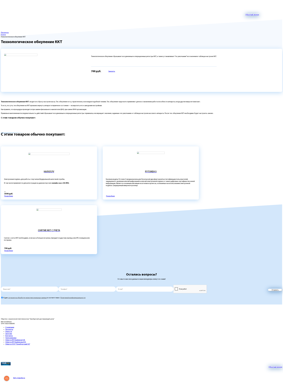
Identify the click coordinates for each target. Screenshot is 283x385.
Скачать (34, 20)
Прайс (22, 20)
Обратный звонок (252, 15)
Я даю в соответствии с (44, 298)
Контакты (99, 20)
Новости (114, 20)
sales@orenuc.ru (88, 15)
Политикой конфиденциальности (72, 298)
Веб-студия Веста (19, 378)
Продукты (6, 20)
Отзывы (47, 20)
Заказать (111, 71)
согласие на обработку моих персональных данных (27, 298)
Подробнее (8, 196)
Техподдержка (82, 20)
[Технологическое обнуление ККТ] (20, 70)
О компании (63, 20)
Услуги (3, 35)
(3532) (159, 15)
